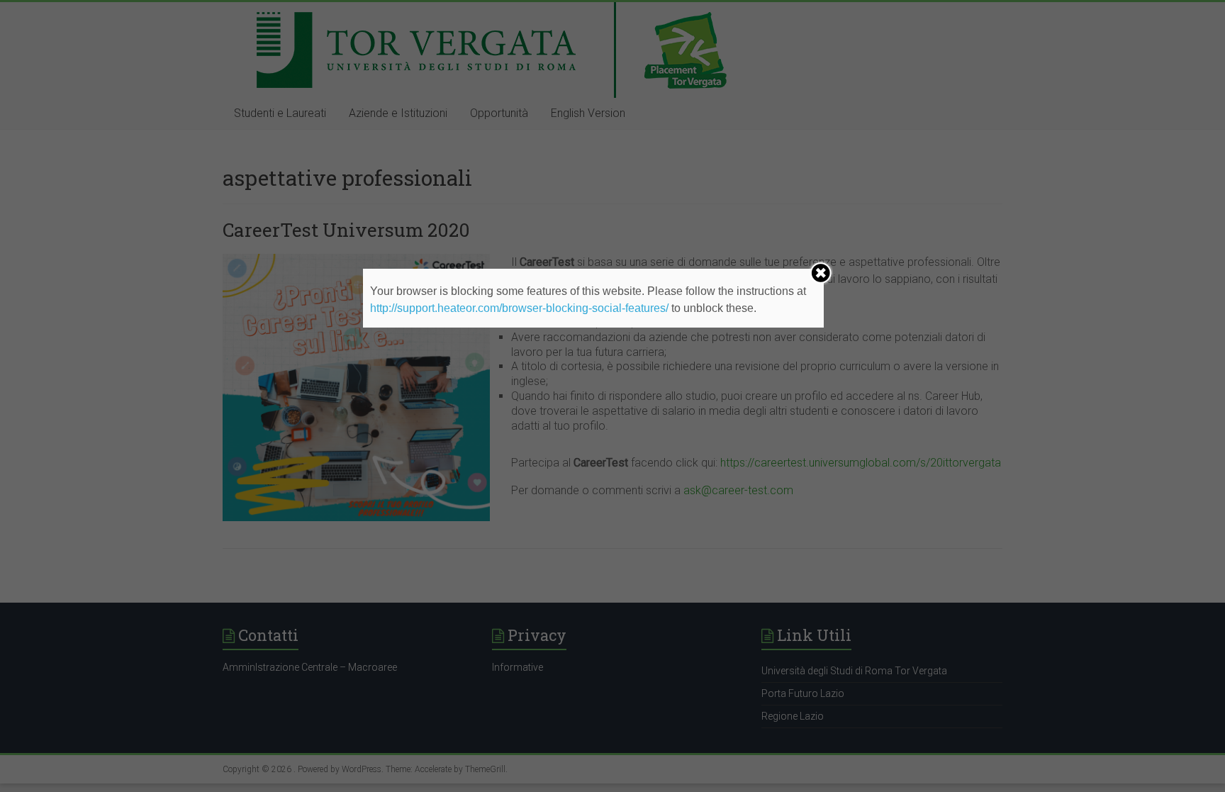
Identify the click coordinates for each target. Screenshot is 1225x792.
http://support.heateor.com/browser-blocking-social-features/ (519, 308)
